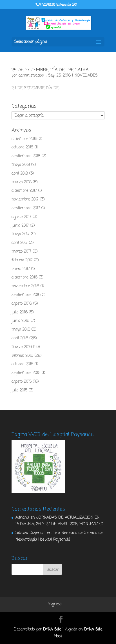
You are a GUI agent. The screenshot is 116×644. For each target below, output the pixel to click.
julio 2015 (19, 390)
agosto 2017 (21, 217)
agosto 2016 (22, 304)
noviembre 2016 (25, 286)
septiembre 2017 (26, 208)
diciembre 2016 (24, 277)
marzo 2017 (21, 252)
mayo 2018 (21, 165)
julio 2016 (20, 312)
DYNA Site (52, 629)
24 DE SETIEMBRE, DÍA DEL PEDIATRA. (50, 70)
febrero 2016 (22, 356)
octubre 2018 (22, 147)
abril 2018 (20, 174)
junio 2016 (20, 321)
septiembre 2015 (26, 373)
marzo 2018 (22, 182)
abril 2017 (20, 243)
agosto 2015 (22, 382)
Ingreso (54, 604)
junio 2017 (20, 226)
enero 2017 (21, 269)
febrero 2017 (22, 260)
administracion (31, 76)
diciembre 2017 (24, 191)
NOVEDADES (86, 76)
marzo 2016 (22, 347)
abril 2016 (20, 338)
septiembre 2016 (26, 295)
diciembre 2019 (24, 139)
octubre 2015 (22, 364)
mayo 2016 (21, 330)
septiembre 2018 (26, 156)
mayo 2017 (21, 234)
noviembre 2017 (25, 199)
